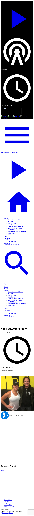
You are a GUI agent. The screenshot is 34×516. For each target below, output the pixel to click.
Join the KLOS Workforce (11, 244)
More (2, 470)
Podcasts (7, 238)
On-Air (6, 218)
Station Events (12, 241)
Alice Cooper (11, 225)
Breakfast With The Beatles (16, 226)
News (6, 236)
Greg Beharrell (12, 223)
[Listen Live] (17, 18)
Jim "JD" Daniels (12, 229)
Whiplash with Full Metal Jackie (17, 231)
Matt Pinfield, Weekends (15, 228)
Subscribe (7, 243)
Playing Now (4, 118)
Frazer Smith (11, 233)
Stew (9, 234)
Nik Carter (11, 221)
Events (6, 239)
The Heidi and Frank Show (15, 220)
